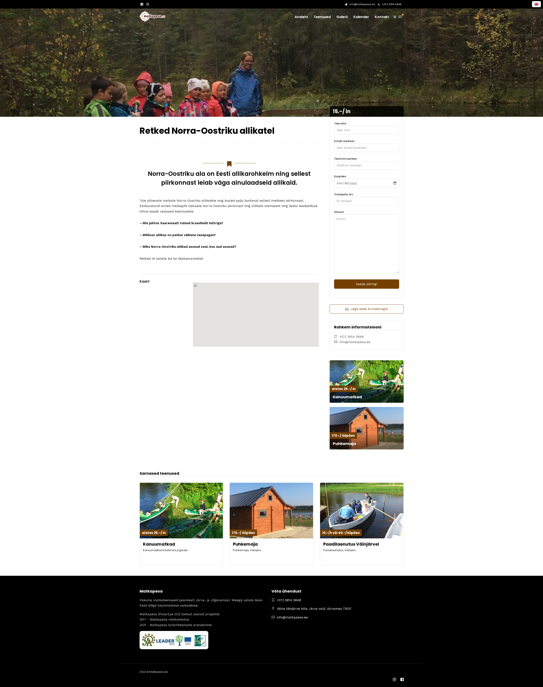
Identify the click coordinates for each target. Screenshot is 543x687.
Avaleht (301, 16)
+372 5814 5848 (392, 4)
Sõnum (339, 212)
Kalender (361, 16)
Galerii (342, 16)
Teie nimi (340, 123)
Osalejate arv (343, 194)
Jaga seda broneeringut (369, 309)
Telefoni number (345, 159)
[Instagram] (147, 4)
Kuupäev (340, 176)
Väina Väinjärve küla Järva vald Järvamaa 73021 (314, 609)
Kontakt (382, 16)
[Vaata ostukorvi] (400, 17)
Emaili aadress (344, 141)
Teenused (322, 16)
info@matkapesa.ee (362, 4)
